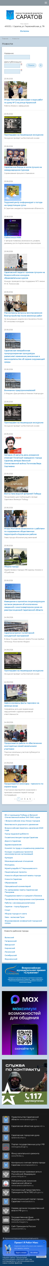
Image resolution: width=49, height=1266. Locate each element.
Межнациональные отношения (19, 861)
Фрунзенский (11, 959)
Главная (5, 39)
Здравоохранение (13, 845)
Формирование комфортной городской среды (23, 922)
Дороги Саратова (13, 841)
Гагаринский (11, 941)
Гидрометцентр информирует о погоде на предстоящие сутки (23, 203)
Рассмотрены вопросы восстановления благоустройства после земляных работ (23, 314)
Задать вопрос (21, 1252)
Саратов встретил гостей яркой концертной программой (19, 634)
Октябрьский (11, 955)
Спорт (7, 910)
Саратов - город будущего (17, 906)
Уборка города (11, 567)
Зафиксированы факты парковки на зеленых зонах (21, 704)
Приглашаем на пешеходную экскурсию (23, 135)
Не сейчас (34, 1252)
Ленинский (10, 952)
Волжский (9, 937)
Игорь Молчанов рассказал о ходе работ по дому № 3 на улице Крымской (23, 101)
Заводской (10, 945)
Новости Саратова (13, 879)
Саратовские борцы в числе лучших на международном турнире (23, 168)
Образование (11, 883)
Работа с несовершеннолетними (20, 903)
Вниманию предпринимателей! (19, 390)
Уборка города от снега (16, 914)
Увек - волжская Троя (14, 917)
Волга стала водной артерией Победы (22, 494)
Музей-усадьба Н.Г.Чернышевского (21, 868)
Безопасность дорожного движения (21, 824)
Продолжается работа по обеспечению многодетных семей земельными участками (23, 746)
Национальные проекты (16, 872)
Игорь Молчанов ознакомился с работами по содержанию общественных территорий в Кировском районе (24, 531)
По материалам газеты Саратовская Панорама (21, 891)
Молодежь (9, 865)
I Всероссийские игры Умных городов (22, 821)
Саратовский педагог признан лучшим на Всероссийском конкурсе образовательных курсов (24, 275)
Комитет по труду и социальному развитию (24, 848)
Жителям (24, 31)
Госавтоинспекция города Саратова (21, 837)
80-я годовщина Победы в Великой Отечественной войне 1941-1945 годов (22, 816)
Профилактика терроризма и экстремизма (24, 899)
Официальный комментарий (18, 886)
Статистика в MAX (12, 237)
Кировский (10, 948)
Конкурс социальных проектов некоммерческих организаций (19, 853)
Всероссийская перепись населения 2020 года (24, 829)
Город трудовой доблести (17, 834)
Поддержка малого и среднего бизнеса (23, 896)
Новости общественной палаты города (23, 875)
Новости (15, 39)
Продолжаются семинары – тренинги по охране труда (23, 785)
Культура (9, 858)
